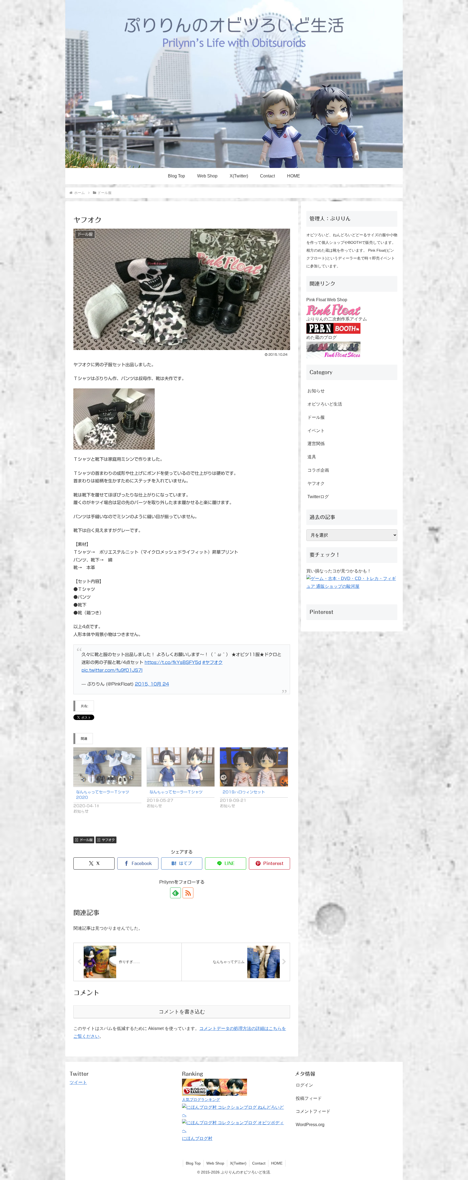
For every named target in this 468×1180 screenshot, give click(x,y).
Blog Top (193, 1163)
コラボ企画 (318, 470)
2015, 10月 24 (152, 684)
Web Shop (215, 1163)
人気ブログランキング (201, 1099)
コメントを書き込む (182, 1011)
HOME (276, 1163)
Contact (258, 1163)
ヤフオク (108, 839)
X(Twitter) (238, 1163)
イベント (316, 430)
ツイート (78, 1082)
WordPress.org (310, 1124)
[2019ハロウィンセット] (254, 766)
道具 (311, 457)
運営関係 (316, 443)
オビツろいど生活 (324, 404)
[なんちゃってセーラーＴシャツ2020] (107, 766)
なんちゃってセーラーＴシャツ (176, 792)
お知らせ (316, 390)
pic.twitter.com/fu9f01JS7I (112, 670)
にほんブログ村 (197, 1138)
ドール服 (86, 839)
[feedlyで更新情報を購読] (175, 892)
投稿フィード (309, 1098)
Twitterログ (318, 496)
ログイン (304, 1085)
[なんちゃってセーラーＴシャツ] (181, 766)
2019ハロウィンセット (244, 792)
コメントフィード (313, 1111)
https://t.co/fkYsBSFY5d (173, 662)
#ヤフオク (212, 662)
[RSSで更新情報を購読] (188, 892)
